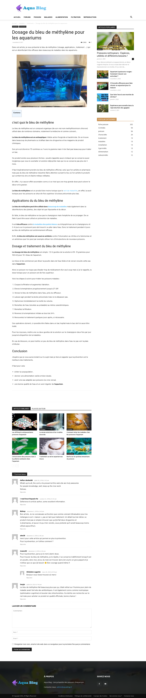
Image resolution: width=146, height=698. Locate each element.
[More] (45, 396)
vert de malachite (70, 191)
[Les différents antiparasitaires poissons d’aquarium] (24, 421)
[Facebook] (15, 396)
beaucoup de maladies (57, 206)
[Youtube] (105, 684)
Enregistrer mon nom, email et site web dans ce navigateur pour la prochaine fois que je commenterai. (52, 644)
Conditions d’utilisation (65, 696)
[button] (131, 17)
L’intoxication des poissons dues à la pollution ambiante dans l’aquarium (24, 459)
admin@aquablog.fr (64, 687)
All (102, 24)
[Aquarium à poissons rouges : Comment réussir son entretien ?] (102, 74)
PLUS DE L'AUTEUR (38, 409)
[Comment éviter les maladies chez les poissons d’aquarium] (79, 421)
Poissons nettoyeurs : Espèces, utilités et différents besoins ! (113, 54)
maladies (48, 17)
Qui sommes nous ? (116, 696)
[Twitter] (23, 396)
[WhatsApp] (38, 396)
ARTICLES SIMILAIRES (21, 409)
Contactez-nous (129, 696)
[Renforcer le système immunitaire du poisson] (79, 446)
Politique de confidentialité (83, 696)
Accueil (17, 17)
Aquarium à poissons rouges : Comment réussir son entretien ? (121, 74)
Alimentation (62, 17)
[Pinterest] (30, 396)
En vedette (110, 24)
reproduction (90, 17)
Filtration (75, 17)
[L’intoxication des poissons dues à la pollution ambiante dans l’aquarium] (24, 446)
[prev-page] (13, 465)
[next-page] (17, 465)
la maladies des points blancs (45, 224)
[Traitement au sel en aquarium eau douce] (51, 446)
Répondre (23, 492)
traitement (30, 23)
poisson (37, 17)
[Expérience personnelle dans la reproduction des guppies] (102, 108)
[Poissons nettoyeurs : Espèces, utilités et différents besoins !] (115, 41)
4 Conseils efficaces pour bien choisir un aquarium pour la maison (121, 85)
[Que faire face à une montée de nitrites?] (102, 97)
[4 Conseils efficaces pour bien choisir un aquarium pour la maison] (102, 86)
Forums (27, 17)
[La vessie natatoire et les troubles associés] (51, 421)
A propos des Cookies (100, 696)
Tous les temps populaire (125, 24)
